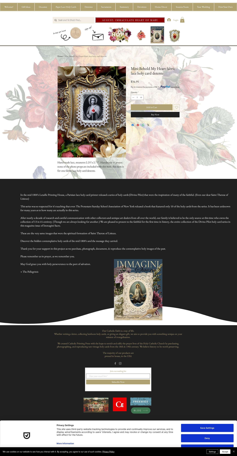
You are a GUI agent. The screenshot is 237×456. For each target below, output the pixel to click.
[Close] (233, 451)
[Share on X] (148, 125)
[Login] (169, 20)
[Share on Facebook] (132, 125)
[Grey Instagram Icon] (120, 363)
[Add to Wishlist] (177, 107)
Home (60, 56)
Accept (225, 451)
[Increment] (141, 97)
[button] (26, 7)
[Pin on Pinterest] (137, 125)
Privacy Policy (108, 451)
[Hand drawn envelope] (98, 36)
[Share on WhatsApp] (143, 125)
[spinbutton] (137, 97)
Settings (212, 451)
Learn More (175, 87)
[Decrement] (133, 97)
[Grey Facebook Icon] (115, 363)
